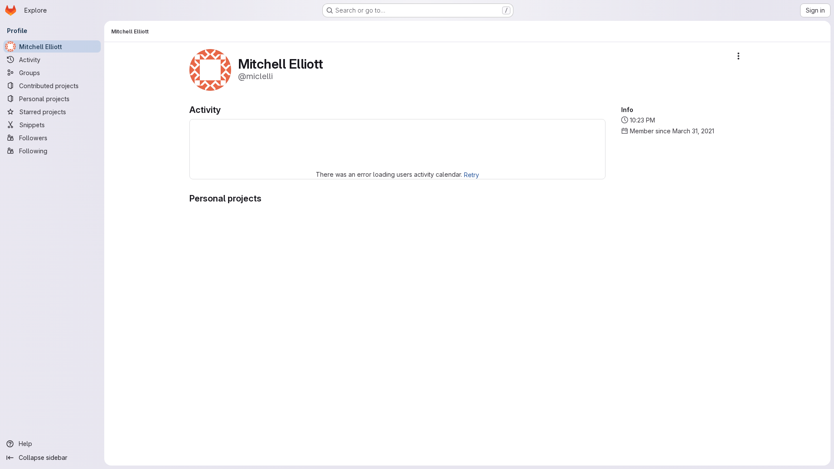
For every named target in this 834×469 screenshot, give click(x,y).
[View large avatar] (210, 69)
